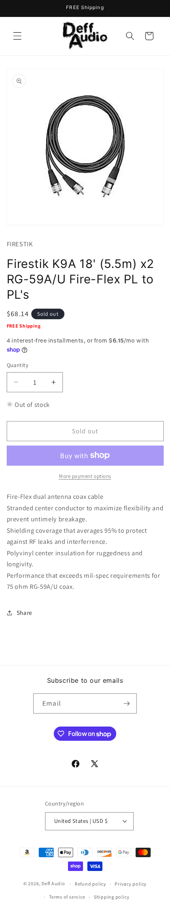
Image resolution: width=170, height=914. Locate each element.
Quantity (18, 365)
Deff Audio (53, 884)
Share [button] (24, 612)
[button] (17, 35)
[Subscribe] (126, 703)
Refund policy (90, 884)
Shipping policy (112, 897)
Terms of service (67, 897)
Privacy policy (131, 884)
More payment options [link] (85, 476)
